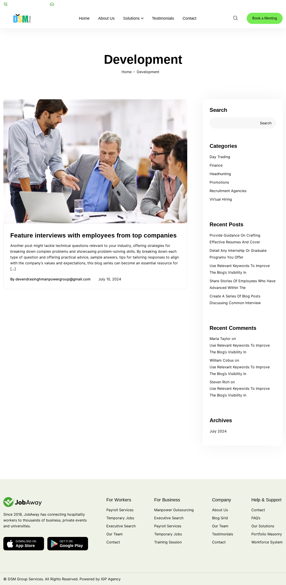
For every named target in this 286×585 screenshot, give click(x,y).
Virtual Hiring (221, 199)
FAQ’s (255, 518)
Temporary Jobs (120, 518)
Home (84, 18)
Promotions (219, 182)
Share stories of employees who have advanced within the (242, 284)
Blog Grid (220, 518)
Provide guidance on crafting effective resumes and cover (235, 238)
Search (218, 110)
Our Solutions (262, 526)
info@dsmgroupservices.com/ (85, 4)
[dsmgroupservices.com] (22, 18)
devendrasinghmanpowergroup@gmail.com (52, 279)
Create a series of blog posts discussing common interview (235, 299)
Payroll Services (119, 510)
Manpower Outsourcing (174, 510)
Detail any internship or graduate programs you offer (238, 253)
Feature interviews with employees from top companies (93, 235)
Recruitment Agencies (228, 191)
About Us (106, 18)
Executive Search (121, 526)
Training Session (168, 542)
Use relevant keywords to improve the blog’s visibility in (240, 269)
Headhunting (220, 174)
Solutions (131, 18)
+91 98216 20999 (29, 4)
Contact (189, 18)
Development (148, 72)
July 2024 (218, 431)
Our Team (114, 534)
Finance (21, 223)
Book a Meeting (264, 18)
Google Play (71, 544)
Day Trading (220, 157)
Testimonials (163, 18)
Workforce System (267, 542)
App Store (26, 544)
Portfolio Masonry (266, 534)
